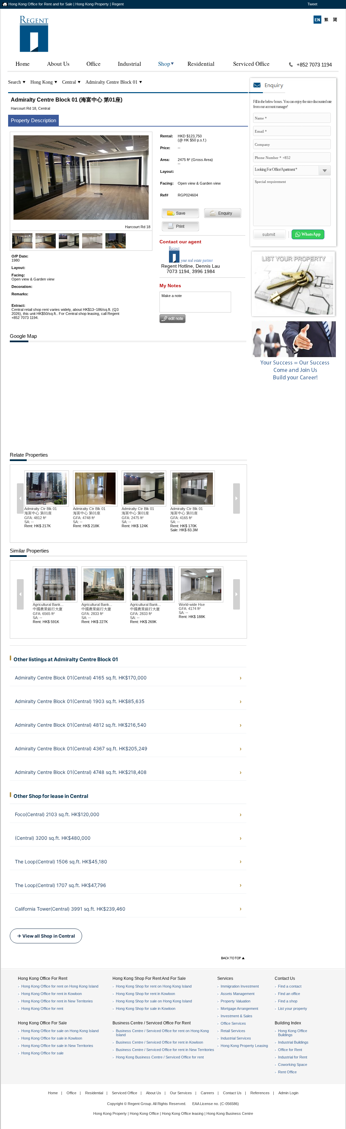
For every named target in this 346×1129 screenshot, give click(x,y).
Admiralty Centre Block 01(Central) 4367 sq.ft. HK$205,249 (81, 748)
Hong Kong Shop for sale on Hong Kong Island (154, 1001)
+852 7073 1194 (314, 65)
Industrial (129, 64)
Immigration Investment (240, 986)
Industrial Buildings (293, 1042)
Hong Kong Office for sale (42, 1053)
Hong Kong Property (110, 1113)
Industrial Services (236, 1038)
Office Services (233, 1023)
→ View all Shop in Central (46, 936)
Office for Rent (290, 1050)
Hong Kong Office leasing (183, 1113)
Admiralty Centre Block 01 (111, 82)
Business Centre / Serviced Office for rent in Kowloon (159, 1042)
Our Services (181, 1093)
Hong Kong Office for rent (42, 1008)
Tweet (312, 4)
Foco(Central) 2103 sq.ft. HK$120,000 (57, 814)
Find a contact (289, 986)
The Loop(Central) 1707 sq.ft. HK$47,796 (60, 885)
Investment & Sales (236, 1016)
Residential (201, 64)
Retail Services (233, 1031)
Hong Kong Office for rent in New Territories (57, 1001)
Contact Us (232, 1093)
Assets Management (237, 994)
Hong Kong (41, 82)
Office (93, 64)
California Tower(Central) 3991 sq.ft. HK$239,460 (70, 909)
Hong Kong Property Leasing (244, 1046)
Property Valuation (235, 1001)
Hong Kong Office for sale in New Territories (57, 1046)
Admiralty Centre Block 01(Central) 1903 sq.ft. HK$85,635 (80, 701)
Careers (207, 1093)
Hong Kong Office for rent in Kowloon (51, 994)
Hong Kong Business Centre (229, 1113)
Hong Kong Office (144, 1113)
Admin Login (288, 1093)
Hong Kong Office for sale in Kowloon (51, 1038)
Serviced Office (251, 64)
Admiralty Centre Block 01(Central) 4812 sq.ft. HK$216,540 (80, 725)
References (260, 1093)
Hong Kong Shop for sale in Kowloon (145, 1008)
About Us (58, 64)
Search (14, 82)
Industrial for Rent (292, 1057)
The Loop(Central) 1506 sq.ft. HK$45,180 (61, 861)
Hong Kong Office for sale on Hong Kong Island (60, 1031)
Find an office (289, 994)
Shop (164, 64)
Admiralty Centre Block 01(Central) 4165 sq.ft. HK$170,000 (81, 677)
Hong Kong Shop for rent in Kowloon (145, 994)
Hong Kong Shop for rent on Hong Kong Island (154, 986)
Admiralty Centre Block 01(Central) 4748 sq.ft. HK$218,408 (81, 772)
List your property (292, 1008)
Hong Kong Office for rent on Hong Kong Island (59, 986)
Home (23, 64)
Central (69, 82)
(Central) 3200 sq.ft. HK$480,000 (53, 838)
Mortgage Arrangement (239, 1008)
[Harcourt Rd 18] (22, 247)
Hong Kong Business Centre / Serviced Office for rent (160, 1057)
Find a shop (287, 1001)
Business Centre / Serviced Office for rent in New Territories (165, 1050)
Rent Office (287, 1072)
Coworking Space (292, 1065)
